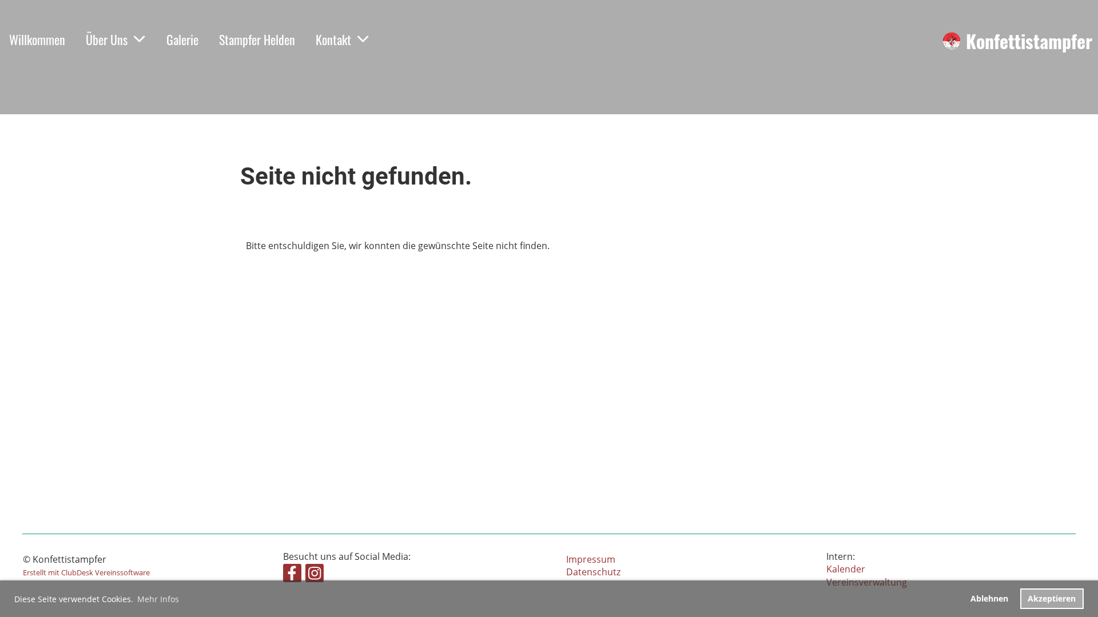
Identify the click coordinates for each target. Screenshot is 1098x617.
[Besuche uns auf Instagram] (314, 575)
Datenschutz (593, 572)
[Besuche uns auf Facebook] (292, 575)
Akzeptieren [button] (1052, 598)
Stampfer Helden (257, 39)
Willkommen (37, 39)
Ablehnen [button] (989, 598)
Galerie (182, 39)
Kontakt (333, 39)
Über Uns (107, 39)
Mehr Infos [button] (158, 599)
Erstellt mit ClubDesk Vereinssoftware (86, 572)
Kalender (845, 569)
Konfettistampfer (1029, 41)
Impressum (590, 559)
